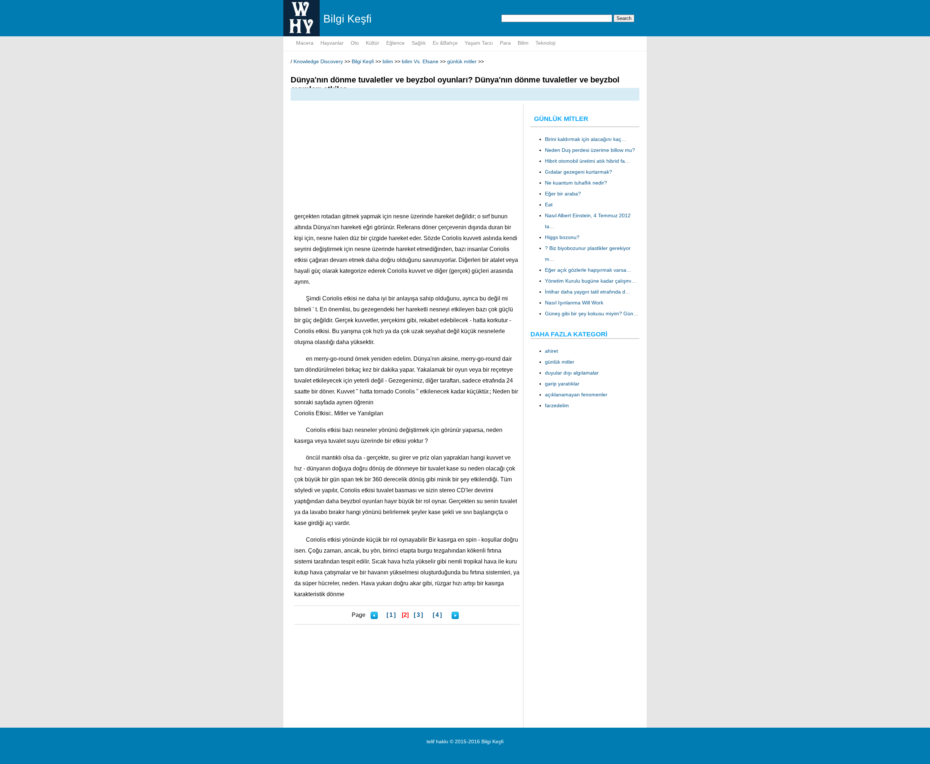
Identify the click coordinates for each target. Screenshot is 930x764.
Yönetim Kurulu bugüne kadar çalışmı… (590, 281)
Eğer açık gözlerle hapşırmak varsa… (588, 270)
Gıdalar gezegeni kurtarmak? (578, 172)
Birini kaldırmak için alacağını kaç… (585, 139)
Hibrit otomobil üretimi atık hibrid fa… (587, 161)
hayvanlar (332, 43)
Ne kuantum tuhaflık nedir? (576, 183)
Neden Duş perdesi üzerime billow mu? (590, 150)
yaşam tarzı (479, 43)
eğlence (395, 43)
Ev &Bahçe (445, 43)
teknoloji (545, 43)
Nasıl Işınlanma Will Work (574, 303)
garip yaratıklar (562, 384)
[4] (438, 615)
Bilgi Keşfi (363, 61)
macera (305, 43)
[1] (392, 615)
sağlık (419, 43)
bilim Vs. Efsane (420, 61)
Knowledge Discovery (318, 61)
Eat (549, 204)
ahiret (551, 351)
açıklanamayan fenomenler (576, 394)
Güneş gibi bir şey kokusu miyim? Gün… (591, 313)
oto (355, 43)
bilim (523, 43)
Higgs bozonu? (562, 237)
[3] (419, 615)
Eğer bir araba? (563, 194)
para (505, 43)
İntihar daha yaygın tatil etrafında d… (587, 292)
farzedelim (557, 405)
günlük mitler (462, 61)
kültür (372, 43)
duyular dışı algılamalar (572, 373)
